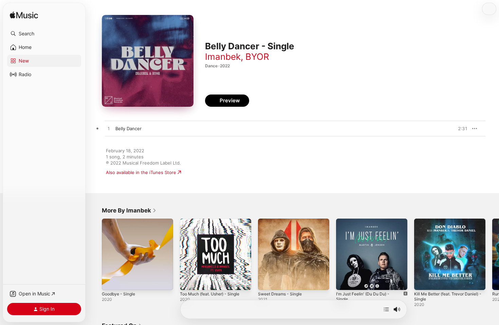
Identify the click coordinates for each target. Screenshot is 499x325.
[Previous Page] (95, 254)
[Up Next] (386, 309)
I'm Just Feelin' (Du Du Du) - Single (365, 224)
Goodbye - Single (120, 221)
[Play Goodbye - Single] (110, 281)
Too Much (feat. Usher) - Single (213, 221)
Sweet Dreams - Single (282, 221)
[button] (44, 33)
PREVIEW (459, 128)
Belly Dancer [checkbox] (128, 128)
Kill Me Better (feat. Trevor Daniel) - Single (442, 224)
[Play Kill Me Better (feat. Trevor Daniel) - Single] (423, 281)
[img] (24, 15)
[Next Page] (492, 254)
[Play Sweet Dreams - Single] (266, 281)
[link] (129, 210)
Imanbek (223, 56)
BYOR (257, 56)
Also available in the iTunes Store (141, 172)
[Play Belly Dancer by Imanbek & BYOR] (108, 129)
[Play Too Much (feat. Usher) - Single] (188, 281)
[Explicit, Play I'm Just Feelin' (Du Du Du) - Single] (344, 281)
